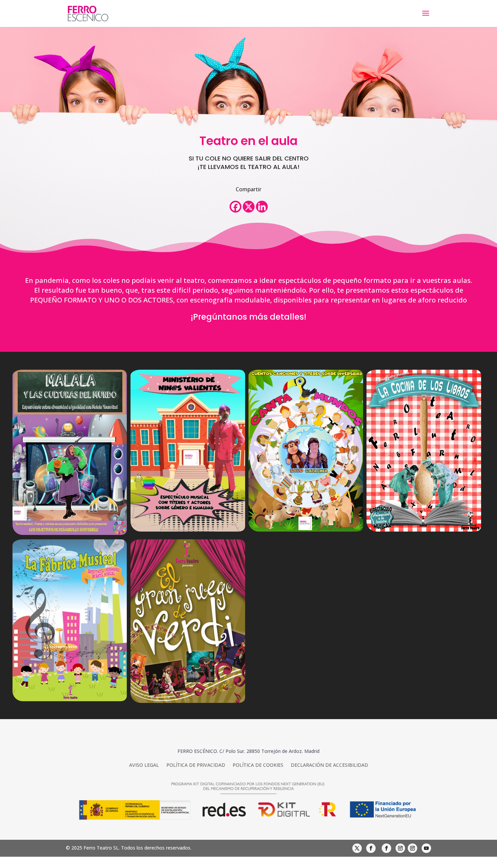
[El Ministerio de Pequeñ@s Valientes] (190, 451)
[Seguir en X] (357, 848)
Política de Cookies (258, 765)
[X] (249, 207)
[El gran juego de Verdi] (190, 621)
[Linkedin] (262, 207)
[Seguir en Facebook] (371, 848)
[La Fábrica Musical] (72, 620)
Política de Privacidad (195, 765)
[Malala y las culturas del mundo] (72, 452)
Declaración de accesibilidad (329, 765)
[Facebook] (235, 207)
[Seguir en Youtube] (426, 848)
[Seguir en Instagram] (400, 848)
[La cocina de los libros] (425, 451)
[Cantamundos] (307, 451)
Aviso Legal (144, 765)
